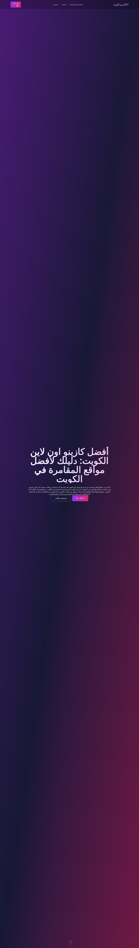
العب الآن (16, 3)
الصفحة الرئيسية (78, 4)
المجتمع (55, 4)
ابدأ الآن (81, 498)
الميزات (63, 4)
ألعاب (71, 4)
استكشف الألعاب (61, 498)
